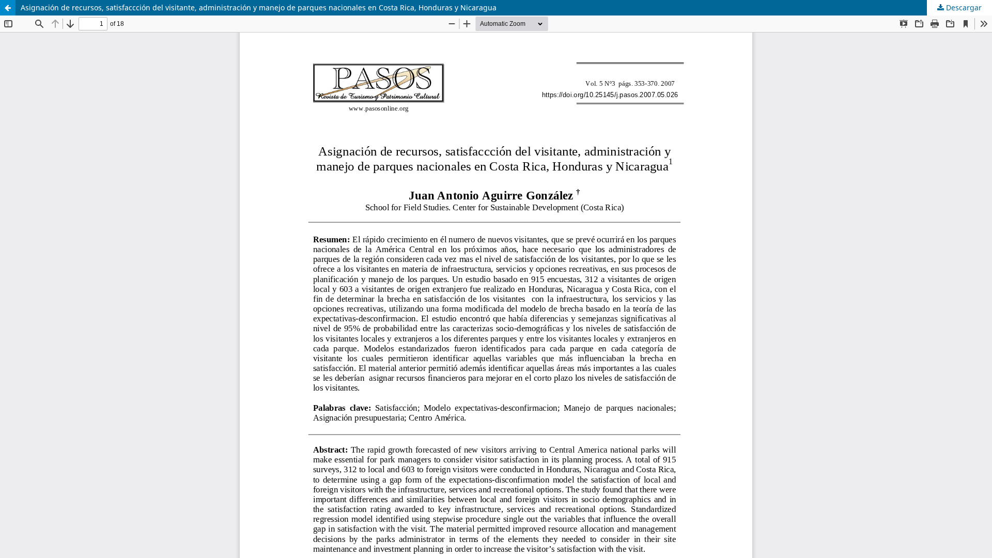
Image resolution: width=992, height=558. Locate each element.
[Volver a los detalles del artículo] (8, 8)
